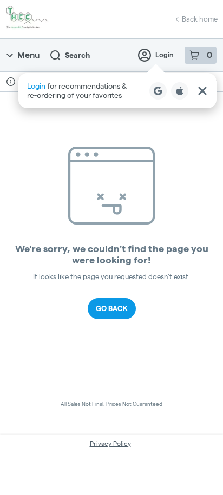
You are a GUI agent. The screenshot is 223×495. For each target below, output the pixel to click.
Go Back (112, 308)
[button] (117, 90)
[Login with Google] (158, 91)
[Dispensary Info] (10, 81)
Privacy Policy (110, 443)
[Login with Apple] (179, 91)
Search (77, 55)
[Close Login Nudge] (202, 90)
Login (164, 54)
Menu (28, 55)
